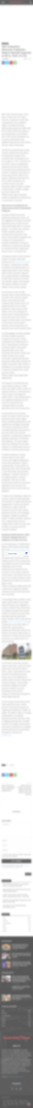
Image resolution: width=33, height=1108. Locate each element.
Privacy (25, 556)
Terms (27, 556)
